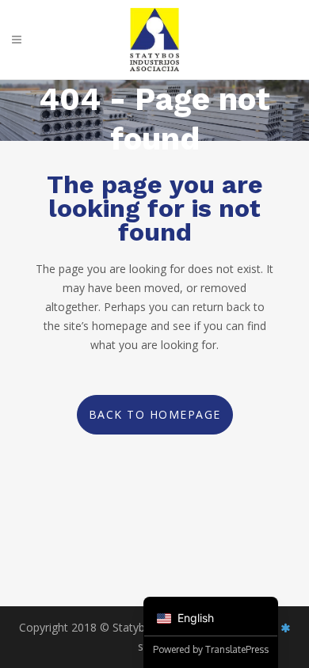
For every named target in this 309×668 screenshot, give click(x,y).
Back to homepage (155, 414)
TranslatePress (237, 649)
